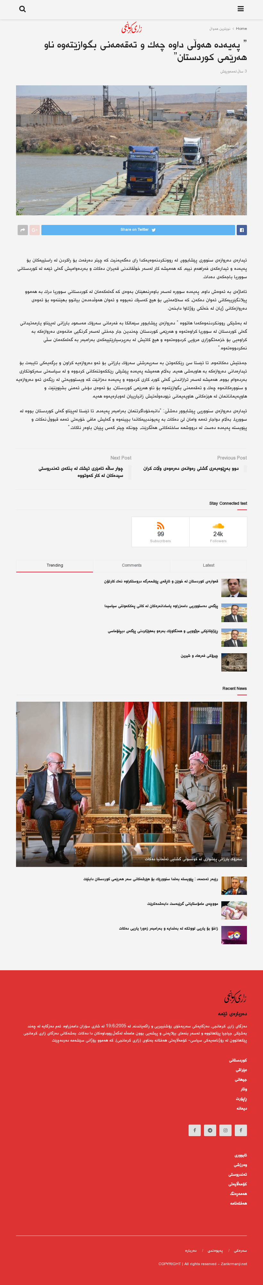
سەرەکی (240, 1251)
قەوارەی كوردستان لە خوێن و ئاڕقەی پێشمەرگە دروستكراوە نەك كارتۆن (161, 581)
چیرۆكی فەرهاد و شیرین (199, 656)
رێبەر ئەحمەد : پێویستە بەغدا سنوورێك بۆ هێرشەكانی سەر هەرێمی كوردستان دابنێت (150, 879)
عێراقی (241, 1070)
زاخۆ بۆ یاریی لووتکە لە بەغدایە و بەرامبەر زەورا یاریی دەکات (168, 929)
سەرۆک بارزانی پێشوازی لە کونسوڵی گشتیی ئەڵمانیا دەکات (193, 859)
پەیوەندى (215, 1251)
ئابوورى (240, 1155)
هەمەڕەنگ (238, 1194)
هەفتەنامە (238, 1203)
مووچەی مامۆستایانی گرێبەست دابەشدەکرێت (182, 904)
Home (241, 29)
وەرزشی (240, 1165)
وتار (244, 1089)
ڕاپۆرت (241, 1099)
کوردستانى (238, 1060)
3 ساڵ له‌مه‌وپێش (233, 72)
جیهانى (241, 1079)
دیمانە (242, 1108)
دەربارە (191, 1251)
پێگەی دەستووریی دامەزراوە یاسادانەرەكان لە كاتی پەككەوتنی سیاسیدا (161, 606)
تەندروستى (237, 1174)
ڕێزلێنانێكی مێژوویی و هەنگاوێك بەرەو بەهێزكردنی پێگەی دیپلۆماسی (163, 631)
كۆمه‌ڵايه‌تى (237, 1184)
